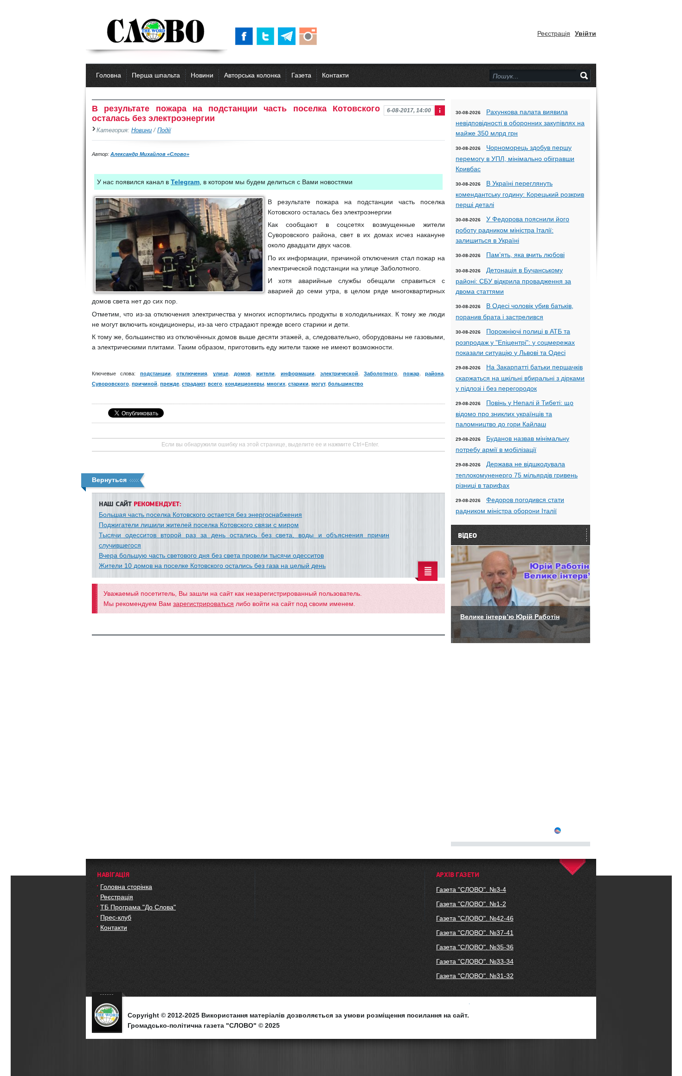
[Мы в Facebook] (246, 36)
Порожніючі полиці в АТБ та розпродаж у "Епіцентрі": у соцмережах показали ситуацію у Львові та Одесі (515, 342)
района (434, 373)
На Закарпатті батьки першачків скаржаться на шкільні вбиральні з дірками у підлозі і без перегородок (520, 377)
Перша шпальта (156, 75)
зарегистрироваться (203, 603)
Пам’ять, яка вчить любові (525, 254)
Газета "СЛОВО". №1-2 (471, 904)
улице (220, 373)
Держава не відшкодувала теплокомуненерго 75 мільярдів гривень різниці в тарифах (517, 474)
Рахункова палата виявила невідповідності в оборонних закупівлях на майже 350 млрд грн (520, 122)
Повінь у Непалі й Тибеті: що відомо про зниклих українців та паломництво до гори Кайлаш (514, 413)
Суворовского (110, 384)
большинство (345, 384)
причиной (144, 384)
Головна (108, 75)
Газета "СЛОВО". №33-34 (475, 961)
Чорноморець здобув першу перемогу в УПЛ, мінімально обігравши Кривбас (515, 158)
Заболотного (380, 373)
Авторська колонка (252, 75)
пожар (411, 373)
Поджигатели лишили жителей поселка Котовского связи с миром (199, 524)
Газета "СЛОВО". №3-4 (471, 889)
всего (215, 384)
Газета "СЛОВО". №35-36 (475, 947)
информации (298, 373)
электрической (339, 373)
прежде (169, 384)
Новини (202, 75)
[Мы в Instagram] (310, 36)
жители (265, 373)
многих (276, 384)
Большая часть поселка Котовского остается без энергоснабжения (200, 514)
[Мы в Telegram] (288, 36)
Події (164, 130)
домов (242, 373)
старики (298, 384)
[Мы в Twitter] (267, 36)
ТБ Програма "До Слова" (138, 907)
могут (318, 384)
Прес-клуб (115, 917)
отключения (191, 373)
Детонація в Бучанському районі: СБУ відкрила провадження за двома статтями (513, 280)
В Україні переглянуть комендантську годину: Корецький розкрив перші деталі (520, 194)
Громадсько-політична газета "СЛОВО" (156, 31)
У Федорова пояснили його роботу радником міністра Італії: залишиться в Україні (512, 229)
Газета (301, 75)
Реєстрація (553, 33)
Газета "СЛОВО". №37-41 (475, 932)
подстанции (155, 373)
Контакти (335, 75)
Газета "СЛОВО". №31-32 (475, 975)
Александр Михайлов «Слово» (149, 154)
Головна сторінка (126, 886)
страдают (193, 384)
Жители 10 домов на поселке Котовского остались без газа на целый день (212, 565)
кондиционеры (244, 384)
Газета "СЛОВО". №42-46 (475, 918)
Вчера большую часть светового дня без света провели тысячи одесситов (211, 555)
